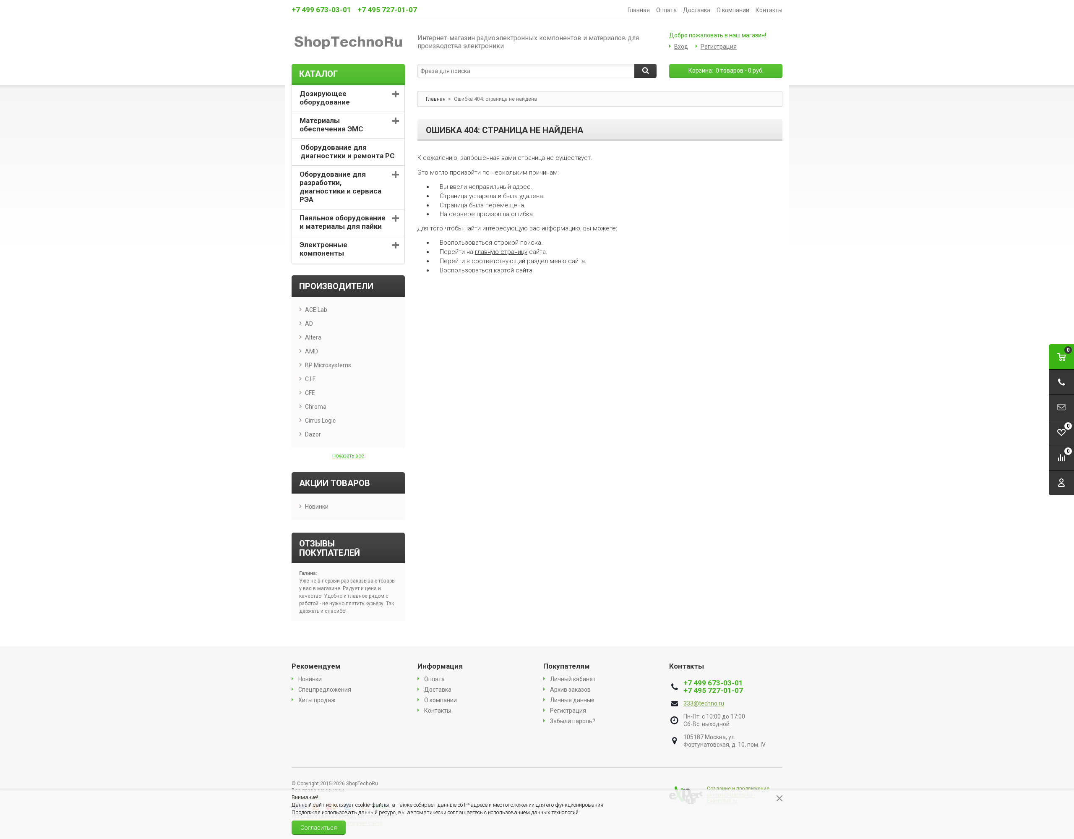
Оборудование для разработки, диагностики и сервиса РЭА (340, 187)
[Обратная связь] (1061, 407)
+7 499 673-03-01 (321, 9)
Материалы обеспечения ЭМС (331, 124)
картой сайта (513, 270)
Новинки (316, 506)
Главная (639, 10)
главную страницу (501, 252)
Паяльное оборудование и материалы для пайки (343, 222)
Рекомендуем (316, 666)
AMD (311, 351)
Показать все (348, 456)
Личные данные (572, 700)
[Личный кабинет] (1061, 482)
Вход (681, 46)
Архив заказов (570, 689)
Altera (313, 337)
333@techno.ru (703, 703)
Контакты (769, 10)
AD (309, 323)
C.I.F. (310, 379)
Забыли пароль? (572, 721)
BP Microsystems (328, 365)
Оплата (666, 10)
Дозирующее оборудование (325, 97)
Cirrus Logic (320, 420)
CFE (310, 392)
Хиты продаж (317, 700)
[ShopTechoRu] (348, 42)
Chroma (315, 406)
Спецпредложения (324, 689)
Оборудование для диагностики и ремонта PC (347, 151)
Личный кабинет (573, 679)
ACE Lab (316, 309)
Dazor (313, 434)
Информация (440, 666)
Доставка (696, 10)
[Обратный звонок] (1061, 382)
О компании (733, 10)
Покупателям (566, 666)
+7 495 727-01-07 (387, 9)
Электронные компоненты (323, 248)
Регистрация (719, 46)
